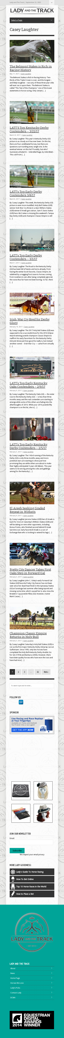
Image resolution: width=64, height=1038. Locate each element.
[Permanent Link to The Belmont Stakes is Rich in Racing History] (32, 51)
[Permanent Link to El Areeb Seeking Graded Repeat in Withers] (32, 493)
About (12, 968)
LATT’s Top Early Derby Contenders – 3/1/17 (26, 257)
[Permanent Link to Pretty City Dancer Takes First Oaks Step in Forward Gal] (32, 554)
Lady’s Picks (15, 988)
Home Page (15, 978)
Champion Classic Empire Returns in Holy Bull (28, 635)
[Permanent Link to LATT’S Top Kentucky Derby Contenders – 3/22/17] (32, 112)
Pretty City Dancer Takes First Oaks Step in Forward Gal (30, 571)
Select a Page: (51, 2)
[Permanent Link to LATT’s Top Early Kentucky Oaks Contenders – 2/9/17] (32, 368)
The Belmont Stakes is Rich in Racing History (31, 68)
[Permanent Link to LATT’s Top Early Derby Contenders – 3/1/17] (32, 240)
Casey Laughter (26, 74)
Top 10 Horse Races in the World (31, 886)
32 (38, 672)
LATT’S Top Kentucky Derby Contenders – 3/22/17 (29, 129)
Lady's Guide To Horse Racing (29, 872)
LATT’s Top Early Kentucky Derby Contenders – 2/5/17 (28, 446)
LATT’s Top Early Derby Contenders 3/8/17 (26, 193)
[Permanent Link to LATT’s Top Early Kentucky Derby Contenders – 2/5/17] (32, 429)
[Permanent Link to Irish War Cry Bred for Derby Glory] (32, 304)
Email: (12, 838)
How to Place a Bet (25, 894)
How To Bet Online (24, 879)
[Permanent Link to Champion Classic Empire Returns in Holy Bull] (32, 618)
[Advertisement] (35, 758)
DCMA (12, 998)
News (12, 973)
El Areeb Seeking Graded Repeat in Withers (27, 510)
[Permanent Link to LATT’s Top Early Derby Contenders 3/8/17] (32, 176)
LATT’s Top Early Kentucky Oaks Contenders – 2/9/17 (28, 384)
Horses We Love (17, 983)
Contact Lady (15, 993)
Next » (46, 672)
